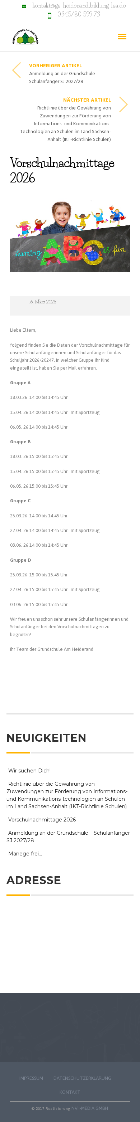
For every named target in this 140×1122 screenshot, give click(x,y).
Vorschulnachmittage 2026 (42, 819)
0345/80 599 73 (78, 14)
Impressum (31, 1078)
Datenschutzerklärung (82, 1078)
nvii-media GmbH (89, 1108)
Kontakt (70, 1092)
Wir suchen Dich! (29, 770)
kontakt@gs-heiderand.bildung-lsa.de (79, 5)
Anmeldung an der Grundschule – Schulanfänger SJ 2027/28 (68, 837)
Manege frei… (25, 853)
